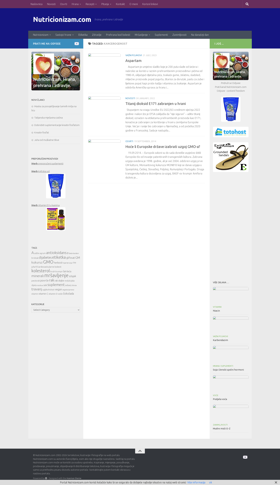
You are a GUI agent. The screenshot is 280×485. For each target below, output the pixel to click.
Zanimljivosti (179, 34)
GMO (48, 261)
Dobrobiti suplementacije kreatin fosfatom (57, 125)
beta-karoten (74, 253)
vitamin (34, 294)
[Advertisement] (231, 225)
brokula (34, 258)
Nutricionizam (40, 34)
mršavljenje (56, 275)
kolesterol (40, 270)
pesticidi (35, 280)
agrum (43, 253)
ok (210, 482)
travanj (36, 289)
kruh (52, 271)
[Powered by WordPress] (46, 478)
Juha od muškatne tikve (46, 140)
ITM (74, 263)
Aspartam (133, 61)
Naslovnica (36, 4)
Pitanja (105, 4)
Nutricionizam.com (62, 19)
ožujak (72, 276)
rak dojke (59, 280)
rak (51, 280)
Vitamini (217, 307)
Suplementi (161, 34)
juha (33, 267)
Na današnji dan (200, 34)
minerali (37, 276)
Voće (215, 395)
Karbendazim (220, 340)
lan (65, 271)
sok (45, 285)
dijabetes (45, 257)
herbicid (58, 262)
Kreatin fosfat (41, 132)
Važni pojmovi (133, 55)
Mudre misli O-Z (221, 428)
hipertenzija (67, 263)
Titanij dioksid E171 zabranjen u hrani (155, 104)
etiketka (59, 257)
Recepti (90, 4)
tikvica (74, 285)
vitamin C (43, 293)
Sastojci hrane (63, 34)
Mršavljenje (141, 34)
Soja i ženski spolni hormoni (228, 369)
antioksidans (56, 253)
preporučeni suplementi (47, 163)
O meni (133, 4)
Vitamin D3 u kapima (45, 205)
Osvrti (63, 4)
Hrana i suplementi (223, 366)
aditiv (36, 253)
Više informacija (196, 482)
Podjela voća (220, 399)
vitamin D (53, 293)
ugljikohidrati (48, 290)
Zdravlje (96, 34)
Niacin (216, 310)
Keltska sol (40, 171)
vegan (58, 289)
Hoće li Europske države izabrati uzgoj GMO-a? (162, 147)
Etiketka (83, 34)
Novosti (51, 4)
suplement (56, 285)
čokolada (68, 293)
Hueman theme (74, 478)
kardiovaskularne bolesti (49, 266)
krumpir (59, 271)
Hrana (75, 4)
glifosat (70, 257)
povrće (44, 280)
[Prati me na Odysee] (76, 44)
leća (69, 271)
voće (60, 293)
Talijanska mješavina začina (48, 117)
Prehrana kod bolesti (118, 34)
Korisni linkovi (150, 4)
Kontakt (120, 4)
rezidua (40, 285)
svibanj (68, 285)
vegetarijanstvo (68, 290)
